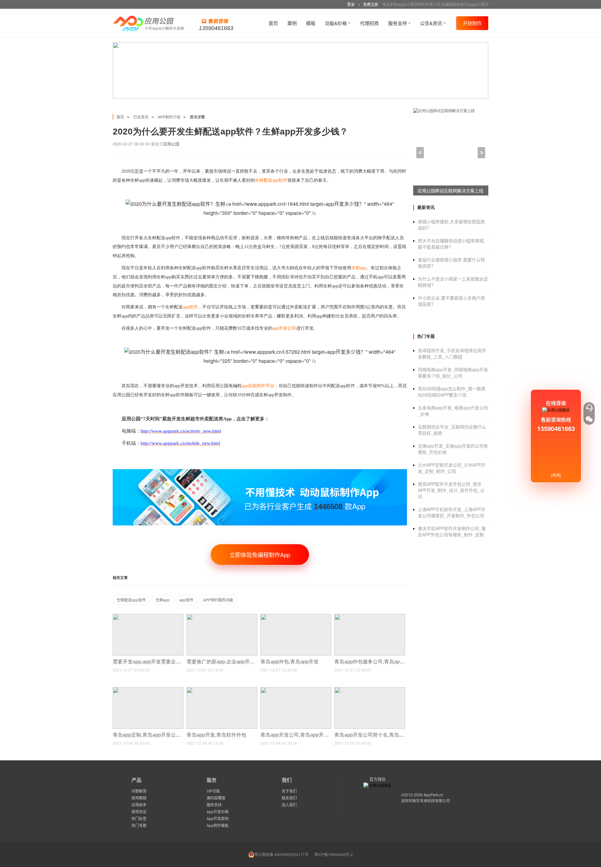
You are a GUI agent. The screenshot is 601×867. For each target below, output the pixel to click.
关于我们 (289, 790)
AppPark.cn (433, 794)
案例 (292, 23)
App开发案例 (218, 818)
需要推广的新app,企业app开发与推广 (229, 661)
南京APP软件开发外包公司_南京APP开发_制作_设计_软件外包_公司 (451, 490)
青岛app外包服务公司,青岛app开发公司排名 (384, 661)
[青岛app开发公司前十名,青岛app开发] (369, 689)
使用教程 (138, 797)
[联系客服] (589, 407)
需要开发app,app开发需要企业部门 (152, 661)
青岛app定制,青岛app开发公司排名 (152, 735)
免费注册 (370, 4)
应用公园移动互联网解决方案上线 (450, 190)
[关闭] (556, 475)
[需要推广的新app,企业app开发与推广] (222, 616)
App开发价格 (218, 811)
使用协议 (138, 811)
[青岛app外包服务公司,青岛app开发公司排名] (369, 616)
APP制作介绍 (169, 116)
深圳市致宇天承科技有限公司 (425, 800)
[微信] (589, 419)
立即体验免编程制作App (259, 554)
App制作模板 (218, 825)
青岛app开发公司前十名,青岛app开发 (376, 735)
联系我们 (289, 797)
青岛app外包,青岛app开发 (290, 661)
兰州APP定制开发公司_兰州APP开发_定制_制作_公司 (451, 468)
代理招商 (369, 23)
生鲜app (163, 599)
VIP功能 (213, 790)
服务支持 (398, 23)
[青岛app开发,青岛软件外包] (222, 689)
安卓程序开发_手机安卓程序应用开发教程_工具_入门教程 (452, 353)
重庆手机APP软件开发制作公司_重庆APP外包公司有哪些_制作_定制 (452, 531)
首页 (273, 23)
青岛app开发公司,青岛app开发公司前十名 (307, 735)
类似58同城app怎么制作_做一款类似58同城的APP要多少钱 (451, 391)
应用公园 (171, 144)
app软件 (186, 599)
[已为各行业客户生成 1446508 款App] (260, 471)
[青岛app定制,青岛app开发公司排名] (148, 689)
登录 (351, 4)
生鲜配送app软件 (131, 599)
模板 (311, 23)
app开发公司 (284, 328)
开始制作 (472, 23)
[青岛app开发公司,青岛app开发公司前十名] (295, 689)
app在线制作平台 (258, 385)
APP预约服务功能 (218, 599)
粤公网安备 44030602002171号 (281, 854)
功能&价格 (336, 23)
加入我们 (289, 804)
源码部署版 (216, 797)
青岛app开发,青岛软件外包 (217, 735)
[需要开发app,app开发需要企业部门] (148, 616)
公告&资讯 (431, 23)
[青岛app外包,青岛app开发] (295, 616)
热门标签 (138, 818)
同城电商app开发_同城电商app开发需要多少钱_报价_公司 (453, 372)
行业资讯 (140, 116)
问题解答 (138, 790)
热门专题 (138, 825)
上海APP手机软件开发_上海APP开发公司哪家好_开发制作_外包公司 (451, 512)
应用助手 (138, 804)
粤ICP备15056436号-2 (333, 854)
